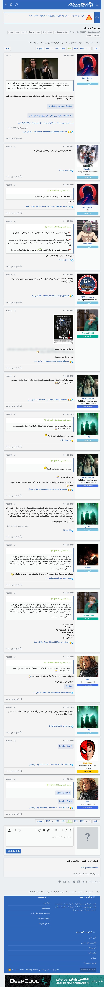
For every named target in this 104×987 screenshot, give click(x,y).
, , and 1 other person (48, 206)
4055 (69, 48)
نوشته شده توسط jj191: (62, 461)
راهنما (22, 969)
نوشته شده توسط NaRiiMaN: (60, 785)
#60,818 (9, 455)
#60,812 (9, 185)
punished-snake (91, 867)
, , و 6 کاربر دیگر (52, 692)
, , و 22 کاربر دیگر (47, 400)
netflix (96, 35)
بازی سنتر (92, 937)
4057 (57, 48)
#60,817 (9, 414)
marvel (24, 32)
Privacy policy (32, 969)
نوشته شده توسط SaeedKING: (59, 227)
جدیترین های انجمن (88, 942)
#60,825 (9, 779)
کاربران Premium (90, 963)
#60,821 (9, 593)
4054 (75, 48)
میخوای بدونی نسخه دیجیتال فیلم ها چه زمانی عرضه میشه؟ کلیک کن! (46, 122)
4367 (48, 48)
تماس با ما (92, 953)
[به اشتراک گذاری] (10, 55)
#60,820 (9, 545)
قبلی (95, 48)
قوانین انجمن (44, 969)
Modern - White (87, 969)
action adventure (61, 32)
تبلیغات (93, 958)
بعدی (41, 48)
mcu (17, 32)
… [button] (86, 48)
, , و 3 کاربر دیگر (49, 807)
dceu (50, 32)
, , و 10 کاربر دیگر (50, 296)
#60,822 (9, 657)
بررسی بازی (46, 908)
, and (58, 578)
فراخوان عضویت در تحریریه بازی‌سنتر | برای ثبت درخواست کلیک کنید (56, 15)
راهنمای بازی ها (44, 918)
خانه (17, 969)
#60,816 (9, 376)
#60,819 (9, 504)
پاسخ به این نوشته (13, 138)
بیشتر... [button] (39, 249)
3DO (82, 867)
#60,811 (9, 146)
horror (31, 32)
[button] (97, 4)
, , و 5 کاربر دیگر (50, 764)
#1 (7, 55)
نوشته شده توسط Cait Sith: (60, 190)
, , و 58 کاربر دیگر (45, 132)
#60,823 (9, 707)
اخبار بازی (46, 903)
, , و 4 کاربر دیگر (48, 489)
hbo (38, 32)
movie (10, 32)
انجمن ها (92, 947)
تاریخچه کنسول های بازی (40, 913)
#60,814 (9, 274)
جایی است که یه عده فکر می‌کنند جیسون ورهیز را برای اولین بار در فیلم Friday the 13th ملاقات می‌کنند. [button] (40, 350)
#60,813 (9, 221)
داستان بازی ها (44, 923)
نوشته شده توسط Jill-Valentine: (59, 420)
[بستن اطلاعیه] (7, 15)
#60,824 (9, 741)
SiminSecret (93, 32)
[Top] (13, 970)
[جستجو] (6, 4)
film (44, 32)
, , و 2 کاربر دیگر (51, 361)
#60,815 (9, 310)
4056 (63, 48)
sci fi (89, 35)
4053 (82, 48)
